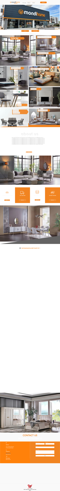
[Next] (54, 170)
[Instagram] (20, 248)
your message (37, 449)
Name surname (38, 442)
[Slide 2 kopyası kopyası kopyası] (31, 430)
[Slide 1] (28, 430)
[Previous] (5, 170)
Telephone (46, 442)
